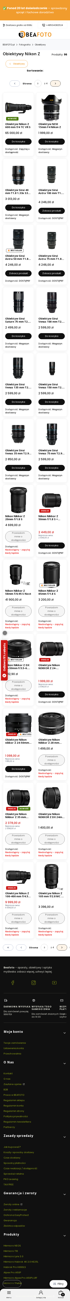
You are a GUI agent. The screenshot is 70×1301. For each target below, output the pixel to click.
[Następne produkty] (62, 947)
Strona (27, 83)
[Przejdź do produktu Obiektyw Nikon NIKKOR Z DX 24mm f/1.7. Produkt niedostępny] (51, 798)
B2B (6, 1089)
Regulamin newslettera (17, 1121)
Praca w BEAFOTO (14, 1095)
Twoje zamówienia (15, 1043)
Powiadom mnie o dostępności (18, 536)
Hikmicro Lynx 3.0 (13, 1256)
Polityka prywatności (16, 1116)
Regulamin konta (14, 1105)
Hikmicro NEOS (12, 1245)
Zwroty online (12, 1204)
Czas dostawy (12, 1157)
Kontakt (8, 1073)
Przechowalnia (12, 1053)
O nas (7, 1079)
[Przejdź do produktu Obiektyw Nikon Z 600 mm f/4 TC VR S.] (18, 108)
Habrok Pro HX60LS (15, 1267)
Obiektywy (40, 44)
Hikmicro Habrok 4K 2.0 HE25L (21, 1261)
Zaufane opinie (13, 1084)
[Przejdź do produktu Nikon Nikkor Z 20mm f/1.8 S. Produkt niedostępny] (18, 500)
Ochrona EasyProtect (16, 1215)
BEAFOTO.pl (9, 44)
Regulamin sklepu (14, 1100)
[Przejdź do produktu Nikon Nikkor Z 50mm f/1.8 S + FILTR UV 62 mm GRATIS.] (51, 500)
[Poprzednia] (4, 10)
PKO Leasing (11, 1179)
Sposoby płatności (15, 1163)
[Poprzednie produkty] (21, 947)
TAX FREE (9, 1184)
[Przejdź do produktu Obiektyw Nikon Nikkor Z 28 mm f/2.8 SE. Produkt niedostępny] (51, 723)
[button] (35, 1033)
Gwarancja (10, 1220)
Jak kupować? (12, 1147)
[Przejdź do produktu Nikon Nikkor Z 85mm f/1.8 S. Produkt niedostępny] (51, 574)
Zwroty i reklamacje (15, 1209)
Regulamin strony (14, 1111)
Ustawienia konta (14, 1048)
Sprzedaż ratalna (14, 1173)
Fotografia (25, 44)
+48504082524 (54, 25)
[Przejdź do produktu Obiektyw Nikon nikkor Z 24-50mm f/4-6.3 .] (18, 723)
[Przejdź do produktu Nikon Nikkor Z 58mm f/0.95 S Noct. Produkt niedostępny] (18, 574)
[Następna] (66, 10)
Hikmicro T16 (11, 1251)
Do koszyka (18, 141)
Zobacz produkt (51, 210)
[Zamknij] (5, 633)
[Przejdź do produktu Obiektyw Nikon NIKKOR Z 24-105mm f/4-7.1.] (51, 649)
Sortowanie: (35, 70)
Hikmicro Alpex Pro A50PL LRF (20, 1278)
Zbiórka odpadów (14, 1226)
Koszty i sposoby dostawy (19, 1152)
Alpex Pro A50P (12, 1272)
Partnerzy (9, 1127)
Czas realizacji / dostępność (20, 1168)
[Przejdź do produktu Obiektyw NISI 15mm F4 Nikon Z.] (51, 108)
